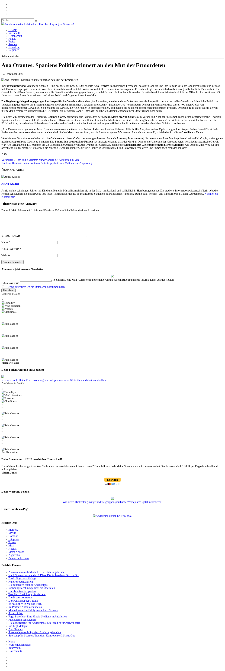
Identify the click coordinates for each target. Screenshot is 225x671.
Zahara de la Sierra (18, 558)
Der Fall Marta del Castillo (23, 600)
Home (11, 641)
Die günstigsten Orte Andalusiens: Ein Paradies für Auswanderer (44, 622)
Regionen (13, 49)
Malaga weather (10, 362)
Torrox (12, 542)
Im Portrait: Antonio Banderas (25, 606)
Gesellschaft (15, 35)
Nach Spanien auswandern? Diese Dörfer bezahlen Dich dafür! (43, 575)
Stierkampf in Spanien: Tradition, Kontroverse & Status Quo (41, 635)
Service (12, 44)
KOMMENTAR (10, 236)
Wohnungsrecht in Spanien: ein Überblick (31, 587)
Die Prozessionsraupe (20, 597)
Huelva (12, 548)
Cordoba (13, 535)
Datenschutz (15, 651)
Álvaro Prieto (15, 613)
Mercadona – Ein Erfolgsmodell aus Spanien (33, 610)
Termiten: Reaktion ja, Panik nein (27, 594)
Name (5, 242)
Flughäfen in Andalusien (22, 619)
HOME (12, 30)
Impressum (14, 647)
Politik (12, 38)
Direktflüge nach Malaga (22, 578)
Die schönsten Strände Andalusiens (27, 584)
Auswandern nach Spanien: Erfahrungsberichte (34, 632)
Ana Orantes (15, 629)
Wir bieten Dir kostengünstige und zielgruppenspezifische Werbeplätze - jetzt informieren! (112, 501)
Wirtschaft (14, 33)
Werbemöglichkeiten (19, 644)
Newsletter (14, 47)
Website (5, 255)
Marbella (13, 529)
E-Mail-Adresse (11, 248)
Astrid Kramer (10, 183)
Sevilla (12, 532)
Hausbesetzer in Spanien (22, 591)
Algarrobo (14, 555)
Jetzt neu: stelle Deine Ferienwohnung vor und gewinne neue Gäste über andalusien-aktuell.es (53, 380)
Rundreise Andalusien (20, 581)
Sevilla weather (10, 452)
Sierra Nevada (16, 551)
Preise (11, 41)
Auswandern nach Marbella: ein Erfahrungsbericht (36, 572)
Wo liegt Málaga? (18, 625)
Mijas (11, 545)
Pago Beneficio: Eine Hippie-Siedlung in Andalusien (37, 616)
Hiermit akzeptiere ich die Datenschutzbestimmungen (35, 286)
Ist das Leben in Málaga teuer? (25, 603)
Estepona (13, 539)
